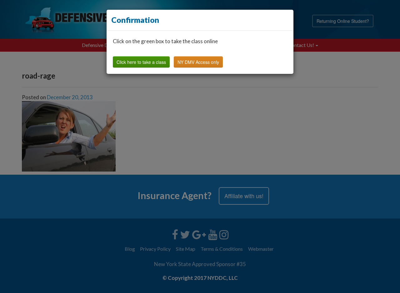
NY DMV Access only (198, 62)
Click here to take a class (141, 62)
